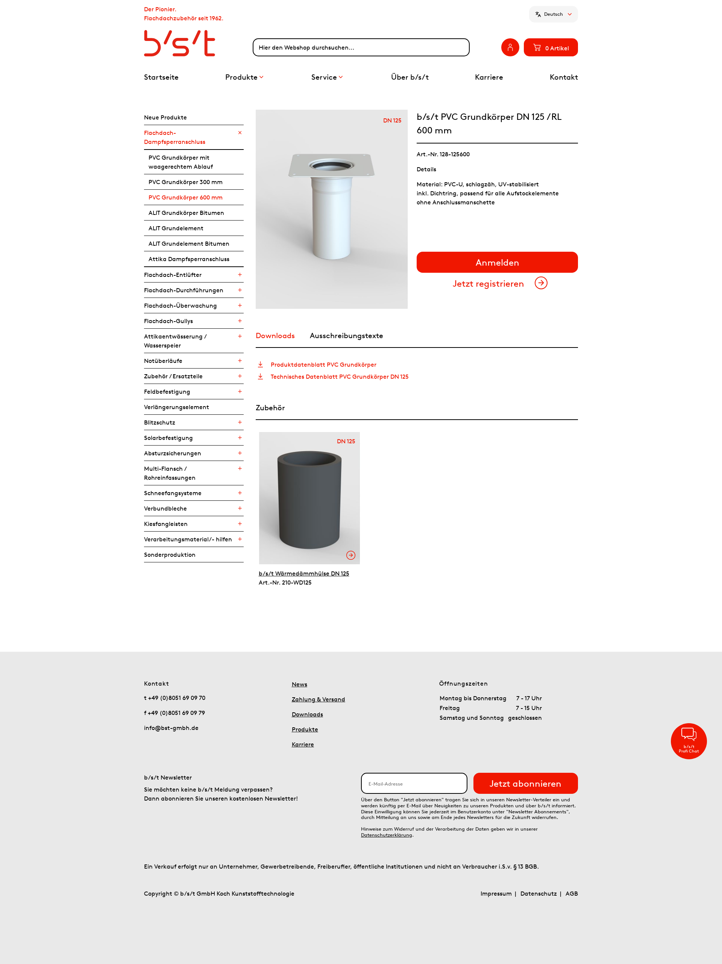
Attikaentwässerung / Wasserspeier (175, 340)
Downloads (307, 714)
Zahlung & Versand (318, 699)
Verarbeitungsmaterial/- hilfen (188, 539)
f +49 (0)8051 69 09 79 (174, 712)
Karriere (303, 744)
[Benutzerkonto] (510, 47)
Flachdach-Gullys (168, 321)
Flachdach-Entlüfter (173, 274)
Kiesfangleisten (166, 523)
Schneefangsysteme (173, 493)
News (299, 684)
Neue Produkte (165, 117)
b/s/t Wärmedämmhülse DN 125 (304, 573)
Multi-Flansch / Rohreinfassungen (170, 473)
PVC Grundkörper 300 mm (186, 182)
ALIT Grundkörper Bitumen (186, 212)
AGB (572, 893)
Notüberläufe (163, 360)
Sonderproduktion (170, 554)
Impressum (496, 893)
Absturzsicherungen (172, 453)
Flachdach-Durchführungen (183, 290)
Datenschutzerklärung (386, 835)
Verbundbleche (165, 508)
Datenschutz (538, 893)
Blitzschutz (159, 422)
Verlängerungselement (176, 407)
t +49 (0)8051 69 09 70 (174, 697)
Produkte (305, 729)
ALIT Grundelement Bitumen (189, 243)
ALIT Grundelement (176, 228)
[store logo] (198, 43)
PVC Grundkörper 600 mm (186, 197)
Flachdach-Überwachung (180, 305)
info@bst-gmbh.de (171, 727)
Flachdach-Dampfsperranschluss (174, 137)
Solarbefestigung (168, 437)
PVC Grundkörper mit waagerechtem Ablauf (181, 162)
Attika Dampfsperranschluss (189, 259)
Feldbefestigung (167, 391)
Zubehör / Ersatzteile (173, 376)
